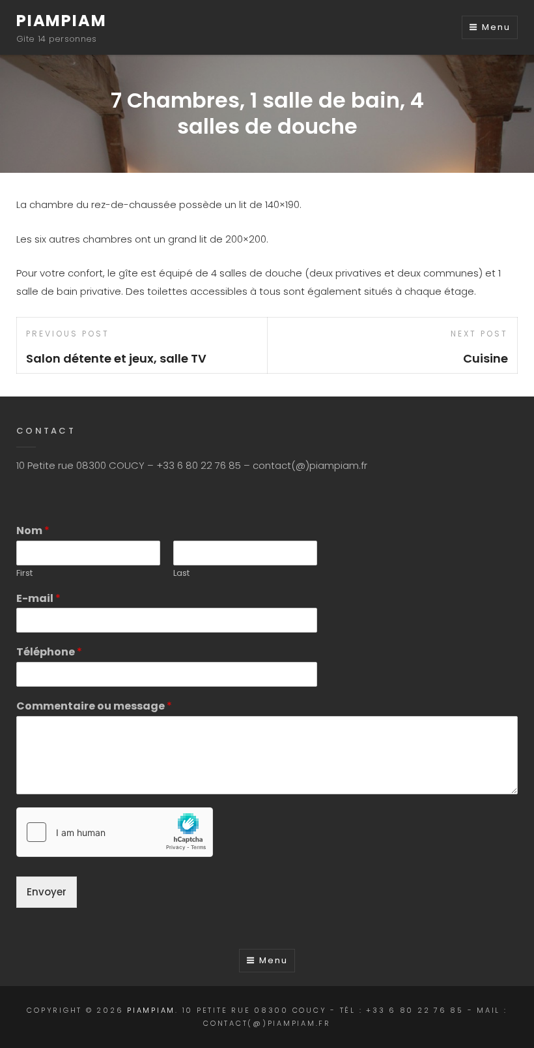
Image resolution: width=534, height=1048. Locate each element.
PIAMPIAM (61, 20)
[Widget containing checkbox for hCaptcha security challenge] (114, 832)
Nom (32, 531)
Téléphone (49, 652)
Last (181, 573)
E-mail (38, 599)
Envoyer (46, 892)
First (24, 573)
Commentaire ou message (94, 706)
